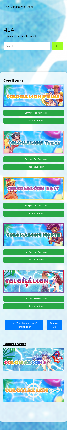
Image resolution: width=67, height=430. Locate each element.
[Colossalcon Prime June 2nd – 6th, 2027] (33, 96)
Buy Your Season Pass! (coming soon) (24, 325)
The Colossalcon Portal (18, 6)
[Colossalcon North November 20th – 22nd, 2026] (33, 235)
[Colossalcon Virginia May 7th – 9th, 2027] (33, 282)
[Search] (57, 46)
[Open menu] (61, 7)
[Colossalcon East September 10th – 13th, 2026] (33, 189)
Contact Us (54, 325)
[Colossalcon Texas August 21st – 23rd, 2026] (33, 143)
